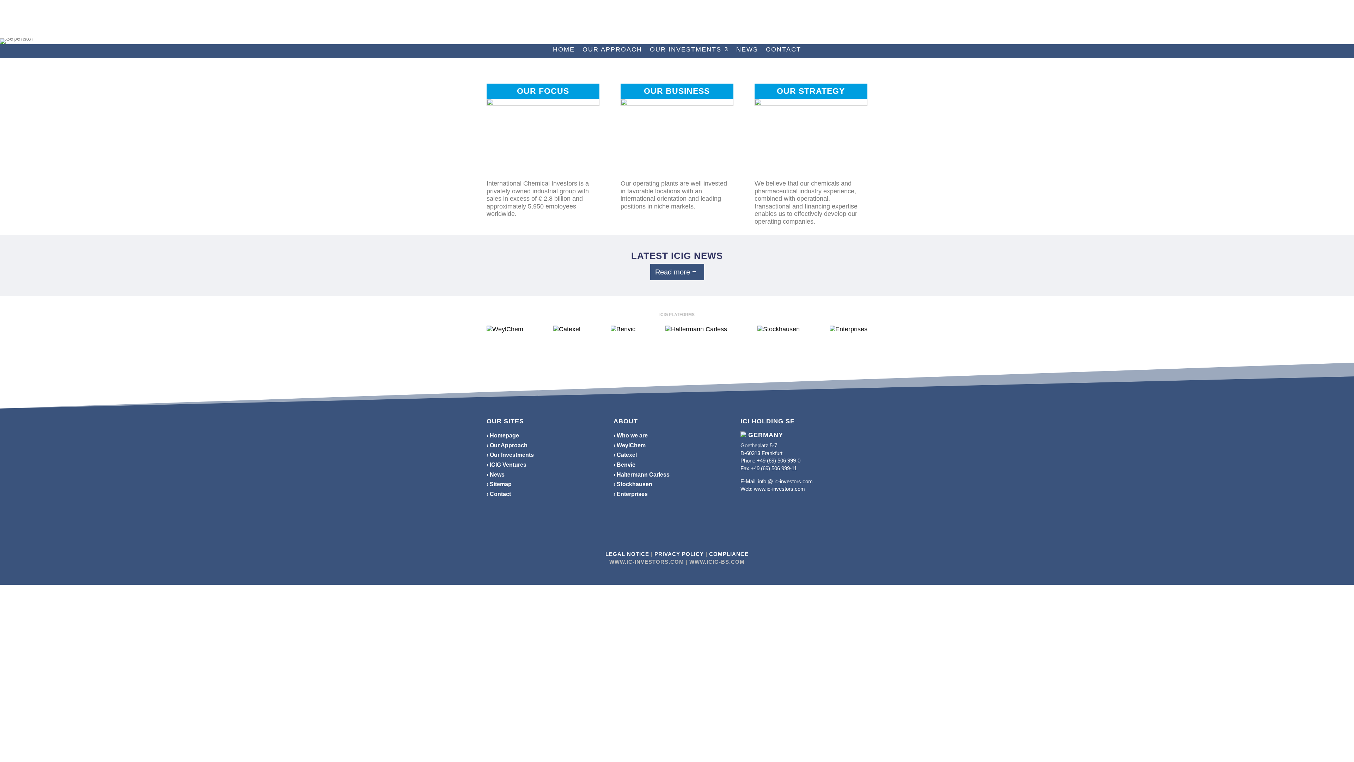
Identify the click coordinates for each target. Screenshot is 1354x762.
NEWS (747, 50)
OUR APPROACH (612, 50)
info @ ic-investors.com (785, 481)
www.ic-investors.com (779, 489)
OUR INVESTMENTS (685, 50)
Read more (672, 272)
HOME (564, 50)
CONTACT (783, 50)
